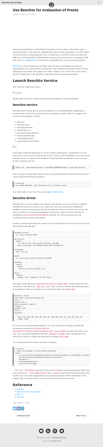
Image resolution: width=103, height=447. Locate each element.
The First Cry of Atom (12, 2)
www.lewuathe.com (59, 437)
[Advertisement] (51, 33)
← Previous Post (22, 416)
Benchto (16, 66)
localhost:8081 (56, 192)
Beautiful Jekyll (56, 441)
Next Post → (82, 416)
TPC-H (20, 394)
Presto (33, 60)
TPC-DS (20, 397)
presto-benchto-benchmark (29, 392)
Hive (24, 60)
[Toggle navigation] (98, 2)
